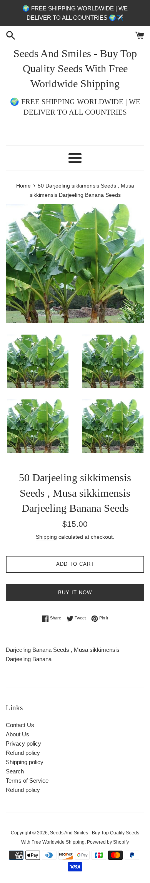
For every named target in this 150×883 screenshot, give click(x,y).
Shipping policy (24, 762)
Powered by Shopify (108, 842)
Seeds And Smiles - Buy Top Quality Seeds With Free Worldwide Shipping (75, 68)
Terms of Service (27, 780)
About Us (17, 734)
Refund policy (23, 752)
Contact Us (20, 725)
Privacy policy (23, 743)
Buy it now (75, 592)
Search (15, 771)
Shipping (46, 537)
